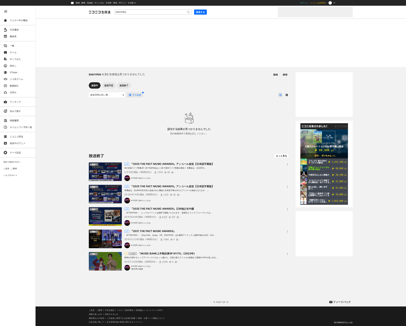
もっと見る (281, 155)
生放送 (90, 3)
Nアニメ (122, 3)
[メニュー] (287, 164)
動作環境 (129, 310)
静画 (83, 3)
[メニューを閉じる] (6, 11)
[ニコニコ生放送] (99, 12)
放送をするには (111, 314)
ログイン (304, 3)
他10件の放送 (137, 269)
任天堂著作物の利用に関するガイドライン (125, 322)
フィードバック (342, 301)
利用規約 (139, 310)
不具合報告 (109, 310)
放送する (200, 12)
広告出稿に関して (96, 322)
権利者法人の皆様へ (97, 318)
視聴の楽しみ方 (95, 314)
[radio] (280, 94)
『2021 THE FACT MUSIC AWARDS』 (153, 231)
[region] (18, 166)
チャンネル (99, 3)
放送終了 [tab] (124, 85)
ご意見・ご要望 (95, 310)
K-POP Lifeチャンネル (141, 178)
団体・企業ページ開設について (151, 318)
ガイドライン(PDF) (154, 310)
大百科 (108, 3)
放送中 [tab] (94, 85)
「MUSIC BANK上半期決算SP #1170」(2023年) (166, 253)
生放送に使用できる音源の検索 (122, 318)
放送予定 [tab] (108, 85)
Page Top (221, 302)
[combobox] (153, 12)
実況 (115, 3)
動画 (78, 3)
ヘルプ (120, 310)
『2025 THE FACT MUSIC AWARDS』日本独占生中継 (162, 208)
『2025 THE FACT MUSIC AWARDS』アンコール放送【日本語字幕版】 (172, 163)
